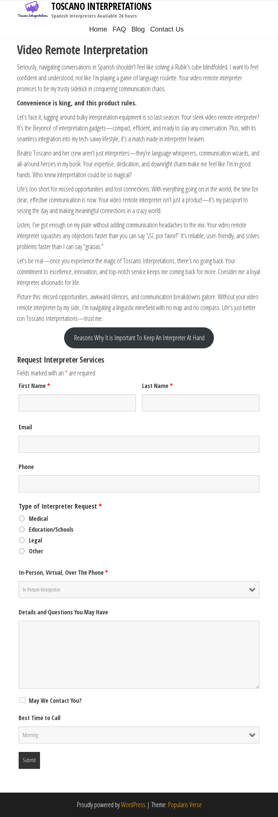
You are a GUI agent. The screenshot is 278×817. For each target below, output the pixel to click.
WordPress (133, 804)
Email (25, 427)
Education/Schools (51, 529)
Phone (26, 466)
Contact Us (167, 29)
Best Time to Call (39, 717)
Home (98, 29)
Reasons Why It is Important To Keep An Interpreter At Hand (139, 337)
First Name (34, 385)
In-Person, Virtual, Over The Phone (63, 572)
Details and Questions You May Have (63, 612)
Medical (38, 518)
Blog (138, 29)
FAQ (119, 29)
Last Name (157, 385)
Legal (35, 540)
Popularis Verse (185, 804)
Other (36, 551)
